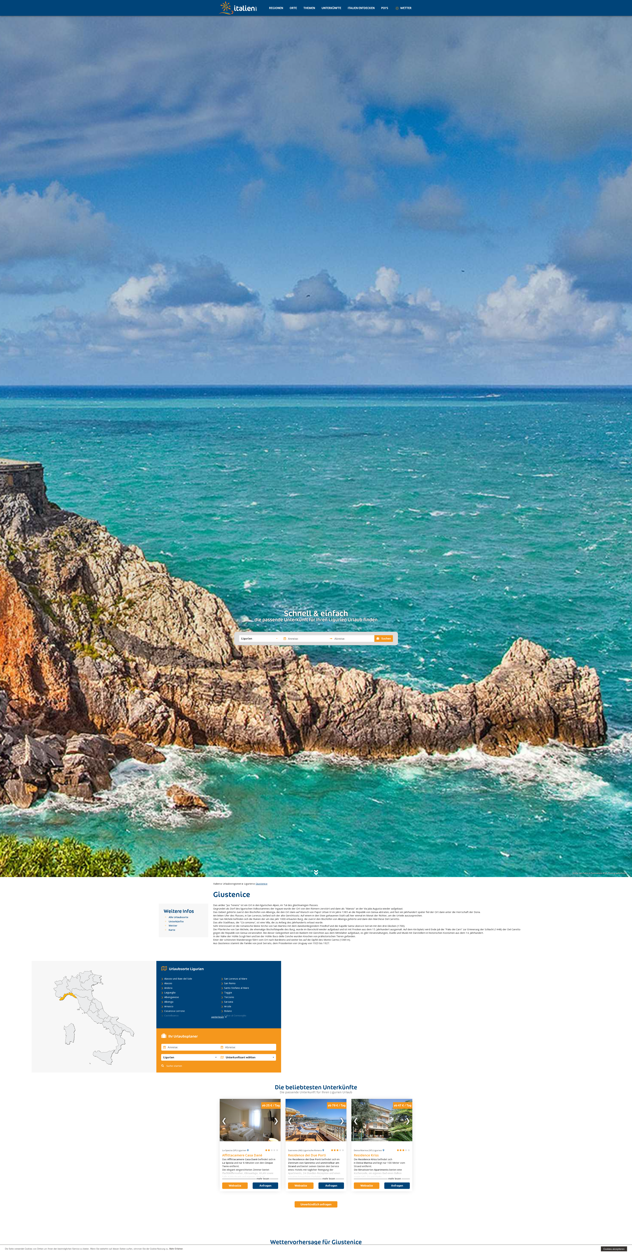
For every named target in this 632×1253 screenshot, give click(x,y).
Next (276, 1120)
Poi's (384, 8)
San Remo (230, 983)
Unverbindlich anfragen (316, 1204)
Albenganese (171, 997)
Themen (309, 8)
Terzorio (229, 997)
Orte (293, 8)
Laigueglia (169, 992)
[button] (259, 638)
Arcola (227, 1006)
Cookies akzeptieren (614, 1249)
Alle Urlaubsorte (178, 917)
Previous (224, 1120)
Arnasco (168, 1006)
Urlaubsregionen (232, 883)
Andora (168, 987)
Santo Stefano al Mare (236, 987)
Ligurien (248, 883)
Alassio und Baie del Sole (178, 978)
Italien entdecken (361, 8)
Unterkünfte (331, 8)
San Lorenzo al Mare (235, 978)
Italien (216, 883)
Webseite (235, 1185)
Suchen (386, 638)
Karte (172, 929)
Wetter (405, 8)
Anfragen (265, 1185)
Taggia (228, 992)
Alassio (168, 983)
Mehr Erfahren (176, 1248)
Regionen (276, 8)
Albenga (168, 1001)
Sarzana (228, 1001)
